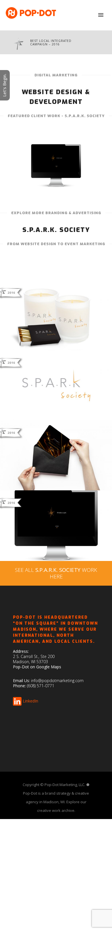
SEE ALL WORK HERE (56, 573)
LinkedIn (30, 700)
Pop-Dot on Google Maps (37, 666)
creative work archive (55, 810)
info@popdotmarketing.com (57, 680)
